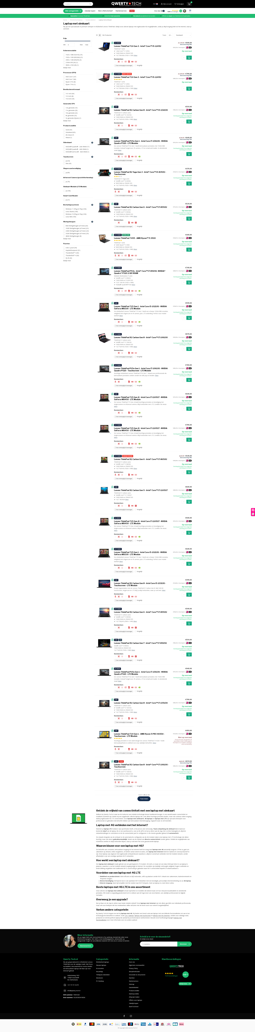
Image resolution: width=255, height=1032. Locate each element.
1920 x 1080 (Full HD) (74, 54)
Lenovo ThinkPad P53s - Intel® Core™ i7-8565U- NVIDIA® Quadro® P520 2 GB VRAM (139, 272)
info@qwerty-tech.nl (73, 991)
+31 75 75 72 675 (73, 985)
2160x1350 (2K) (72, 62)
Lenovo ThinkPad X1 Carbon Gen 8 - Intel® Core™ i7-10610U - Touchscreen (141, 766)
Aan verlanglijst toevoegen (124, 65)
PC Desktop (100, 981)
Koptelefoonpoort (73, 250)
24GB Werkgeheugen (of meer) (77, 231)
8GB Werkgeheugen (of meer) (77, 225)
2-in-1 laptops (129, 916)
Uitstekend (71, 132)
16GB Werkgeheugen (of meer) (77, 228)
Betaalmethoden (134, 971)
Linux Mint (71, 216)
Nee (68, 163)
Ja (68, 161)
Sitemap (131, 984)
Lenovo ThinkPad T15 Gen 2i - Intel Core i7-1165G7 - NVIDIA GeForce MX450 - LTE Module (140, 398)
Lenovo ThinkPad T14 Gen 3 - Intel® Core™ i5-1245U (137, 46)
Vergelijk (139, 65)
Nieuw (69, 137)
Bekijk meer (67, 68)
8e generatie (71, 115)
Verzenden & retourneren (137, 975)
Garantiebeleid (133, 987)
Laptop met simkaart (105, 20)
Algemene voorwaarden (136, 965)
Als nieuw (70, 135)
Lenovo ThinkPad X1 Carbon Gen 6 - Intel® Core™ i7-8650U (140, 459)
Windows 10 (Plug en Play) (76, 214)
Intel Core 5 (71, 76)
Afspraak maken (134, 997)
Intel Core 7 (71, 79)
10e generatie (71, 113)
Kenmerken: (118, 59)
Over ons (132, 962)
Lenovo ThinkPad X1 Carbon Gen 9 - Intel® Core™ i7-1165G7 (141, 490)
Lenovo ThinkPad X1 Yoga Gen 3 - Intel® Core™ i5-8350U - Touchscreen (140, 173)
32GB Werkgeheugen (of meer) (77, 233)
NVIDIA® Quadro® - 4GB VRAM (77, 149)
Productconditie (134, 991)
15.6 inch (70, 98)
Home (65, 20)
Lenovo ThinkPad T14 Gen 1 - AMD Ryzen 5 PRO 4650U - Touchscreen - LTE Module (139, 735)
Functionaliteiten (91, 20)
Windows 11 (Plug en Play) (76, 209)
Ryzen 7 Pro (71, 84)
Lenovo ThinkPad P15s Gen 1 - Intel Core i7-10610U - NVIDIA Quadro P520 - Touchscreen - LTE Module (141, 369)
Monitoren (99, 978)
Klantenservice (121, 11)
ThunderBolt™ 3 (72, 253)
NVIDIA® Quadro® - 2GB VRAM (77, 146)
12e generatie (71, 108)
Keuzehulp (99, 971)
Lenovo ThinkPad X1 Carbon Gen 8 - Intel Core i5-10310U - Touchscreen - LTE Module (140, 584)
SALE (132, 11)
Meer (135, 55)
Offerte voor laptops (135, 1000)
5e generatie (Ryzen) (73, 118)
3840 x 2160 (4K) (72, 65)
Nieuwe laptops (101, 965)
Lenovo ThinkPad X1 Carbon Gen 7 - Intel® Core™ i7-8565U (140, 643)
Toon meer (144, 799)
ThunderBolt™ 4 (72, 255)
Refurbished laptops (76, 20)
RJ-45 (69, 258)
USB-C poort (71, 247)
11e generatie (71, 110)
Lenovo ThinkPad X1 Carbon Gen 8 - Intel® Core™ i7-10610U (141, 337)
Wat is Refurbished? (105, 11)
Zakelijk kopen (90, 11)
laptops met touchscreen (143, 916)
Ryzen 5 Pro (71, 82)
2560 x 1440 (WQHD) (73, 60)
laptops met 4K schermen (161, 916)
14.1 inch (70, 93)
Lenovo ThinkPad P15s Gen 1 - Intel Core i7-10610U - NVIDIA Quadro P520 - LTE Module (141, 142)
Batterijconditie (134, 994)
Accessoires (100, 968)
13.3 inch (70, 96)
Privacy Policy (133, 968)
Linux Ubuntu (72, 211)
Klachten (132, 978)
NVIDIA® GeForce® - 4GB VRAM (77, 152)
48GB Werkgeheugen (73, 236)
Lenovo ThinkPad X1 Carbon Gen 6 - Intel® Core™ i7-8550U (140, 207)
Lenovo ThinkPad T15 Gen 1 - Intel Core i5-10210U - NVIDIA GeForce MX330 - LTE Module (140, 307)
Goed (69, 129)
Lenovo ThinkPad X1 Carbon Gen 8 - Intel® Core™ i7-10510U (141, 703)
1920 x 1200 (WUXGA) (74, 57)
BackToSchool (133, 1006)
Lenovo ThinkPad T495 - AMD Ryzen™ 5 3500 (135, 238)
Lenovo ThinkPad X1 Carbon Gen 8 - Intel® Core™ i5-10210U (141, 110)
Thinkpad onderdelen (103, 975)
